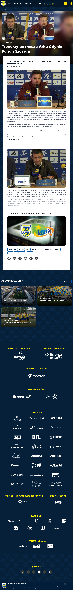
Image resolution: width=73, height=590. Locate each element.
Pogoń (21, 249)
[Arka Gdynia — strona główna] (3, 3)
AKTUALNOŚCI (17, 3)
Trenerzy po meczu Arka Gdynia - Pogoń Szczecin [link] (34, 9)
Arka (27, 249)
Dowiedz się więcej (13, 586)
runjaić (29, 253)
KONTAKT (38, 3)
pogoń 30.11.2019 (20, 253)
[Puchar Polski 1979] (45, 4)
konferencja (47, 249)
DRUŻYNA (25, 3)
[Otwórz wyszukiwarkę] (60, 3)
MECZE (32, 3)
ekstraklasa (13, 249)
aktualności (36, 249)
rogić (10, 253)
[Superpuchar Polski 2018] (53, 4)
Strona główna (5, 9)
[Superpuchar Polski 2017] (50, 4)
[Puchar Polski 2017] (47, 4)
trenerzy (56, 249)
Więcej (65, 281)
